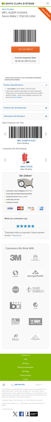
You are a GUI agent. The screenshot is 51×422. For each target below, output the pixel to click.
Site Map (25, 371)
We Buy (26, 363)
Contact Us (25, 355)
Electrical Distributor (25, 367)
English (38, 385)
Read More (17, 235)
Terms (25, 379)
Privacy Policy (25, 375)
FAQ (25, 359)
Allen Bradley (17, 97)
